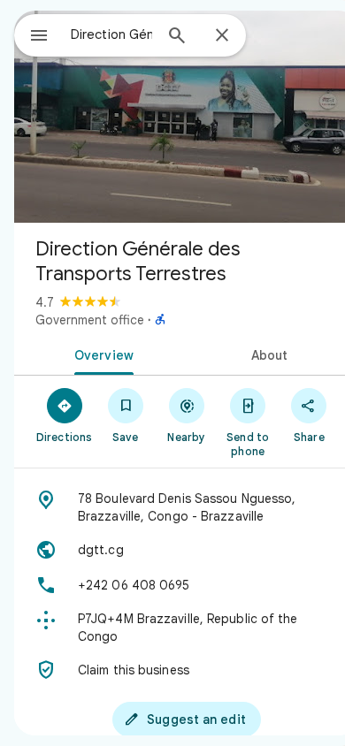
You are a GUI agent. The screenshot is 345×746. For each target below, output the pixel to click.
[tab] (100, 353)
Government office (89, 320)
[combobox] (111, 34)
